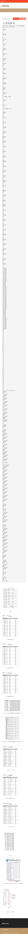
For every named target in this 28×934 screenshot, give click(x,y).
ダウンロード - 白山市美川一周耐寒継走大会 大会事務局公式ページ (12, 713)
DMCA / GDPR (11, 932)
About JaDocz (4, 932)
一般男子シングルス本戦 (10, 911)
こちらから (10, 611)
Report (16, 18)
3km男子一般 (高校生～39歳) (10, 798)
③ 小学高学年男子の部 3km (10, 696)
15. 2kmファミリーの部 (10, 769)
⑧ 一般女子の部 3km (10, 667)
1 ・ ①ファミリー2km (10, 826)
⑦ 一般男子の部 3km (10, 639)
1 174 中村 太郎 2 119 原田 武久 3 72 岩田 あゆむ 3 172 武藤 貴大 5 (13, 883)
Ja (5, 5)
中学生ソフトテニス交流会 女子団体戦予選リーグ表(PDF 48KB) (12, 741)
